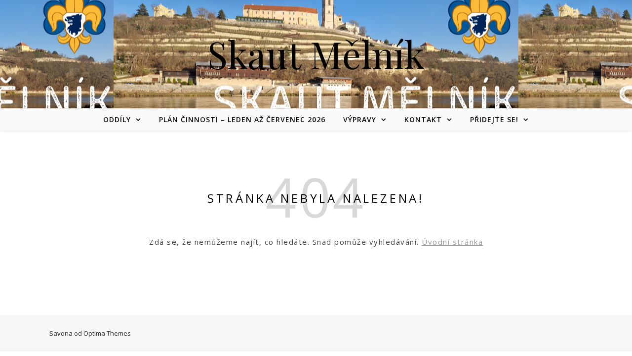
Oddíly (117, 119)
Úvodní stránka (452, 242)
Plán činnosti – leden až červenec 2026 (242, 119)
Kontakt (423, 119)
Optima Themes (107, 333)
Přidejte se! (494, 119)
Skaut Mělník (316, 54)
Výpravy (359, 119)
